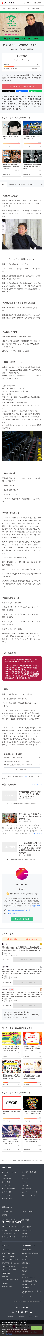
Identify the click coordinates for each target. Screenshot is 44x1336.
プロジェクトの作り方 (8, 1233)
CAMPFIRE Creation (8, 1256)
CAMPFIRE (5, 1249)
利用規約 (24, 1271)
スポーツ (24, 1182)
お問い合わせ (26, 1263)
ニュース (24, 1256)
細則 (23, 1274)
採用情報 (22, 1316)
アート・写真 (6, 1195)
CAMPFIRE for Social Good (10, 1260)
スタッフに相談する (28, 1211)
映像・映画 (25, 1185)
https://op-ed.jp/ (12, 913)
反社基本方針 (26, 1288)
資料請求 (4, 1215)
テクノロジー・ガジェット (10, 1172)
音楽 (23, 1175)
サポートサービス (27, 1230)
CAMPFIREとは (26, 1249)
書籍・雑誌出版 (27, 49)
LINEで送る (36, 91)
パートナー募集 (33, 1316)
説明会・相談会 (26, 1227)
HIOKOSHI (5, 1276)
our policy (9, 1334)
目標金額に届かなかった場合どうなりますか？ (17, 761)
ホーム (4, 185)
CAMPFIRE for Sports (8, 1266)
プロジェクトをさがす (13, 1160)
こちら (25, 776)
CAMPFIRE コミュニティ (9, 1253)
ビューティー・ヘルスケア (29, 1192)
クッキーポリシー (27, 1296)
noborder (16, 49)
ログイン (29, 3)
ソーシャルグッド (7, 1198)
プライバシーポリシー (28, 1278)
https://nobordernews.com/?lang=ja (18, 910)
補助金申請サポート (8, 1286)
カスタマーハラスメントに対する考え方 (31, 1292)
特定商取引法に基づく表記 (29, 1281)
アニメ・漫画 (6, 1182)
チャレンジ (25, 1178)
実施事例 (24, 1233)
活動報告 (12, 184)
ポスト (9, 91)
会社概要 (10, 1316)
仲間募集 (31, 184)
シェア (23, 91)
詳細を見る (6, 959)
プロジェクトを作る (8, 1211)
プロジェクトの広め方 (8, 1237)
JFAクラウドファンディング (10, 1280)
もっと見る (36, 784)
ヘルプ (24, 1260)
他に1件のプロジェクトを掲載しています (23, 894)
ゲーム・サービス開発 (8, 1188)
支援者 (22, 184)
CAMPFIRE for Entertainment (10, 1263)
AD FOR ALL (6, 1273)
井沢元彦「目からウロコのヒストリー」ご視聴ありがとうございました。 (30, 816)
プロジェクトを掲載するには (11, 8)
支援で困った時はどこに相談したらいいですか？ (18, 765)
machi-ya (4, 1283)
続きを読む (36, 906)
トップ (4, 1160)
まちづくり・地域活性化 (29, 1172)
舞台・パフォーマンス (28, 1195)
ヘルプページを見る (22, 769)
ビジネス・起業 (6, 1192)
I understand (36, 1328)
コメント (39, 184)
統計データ (25, 1237)
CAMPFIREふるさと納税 (9, 1270)
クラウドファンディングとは (10, 1230)
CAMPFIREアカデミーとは (10, 1227)
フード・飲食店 (6, 1178)
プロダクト (5, 1175)
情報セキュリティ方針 (28, 1284)
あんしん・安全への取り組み (30, 1253)
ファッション (6, 1185)
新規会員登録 (38, 3)
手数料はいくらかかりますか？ (13, 757)
